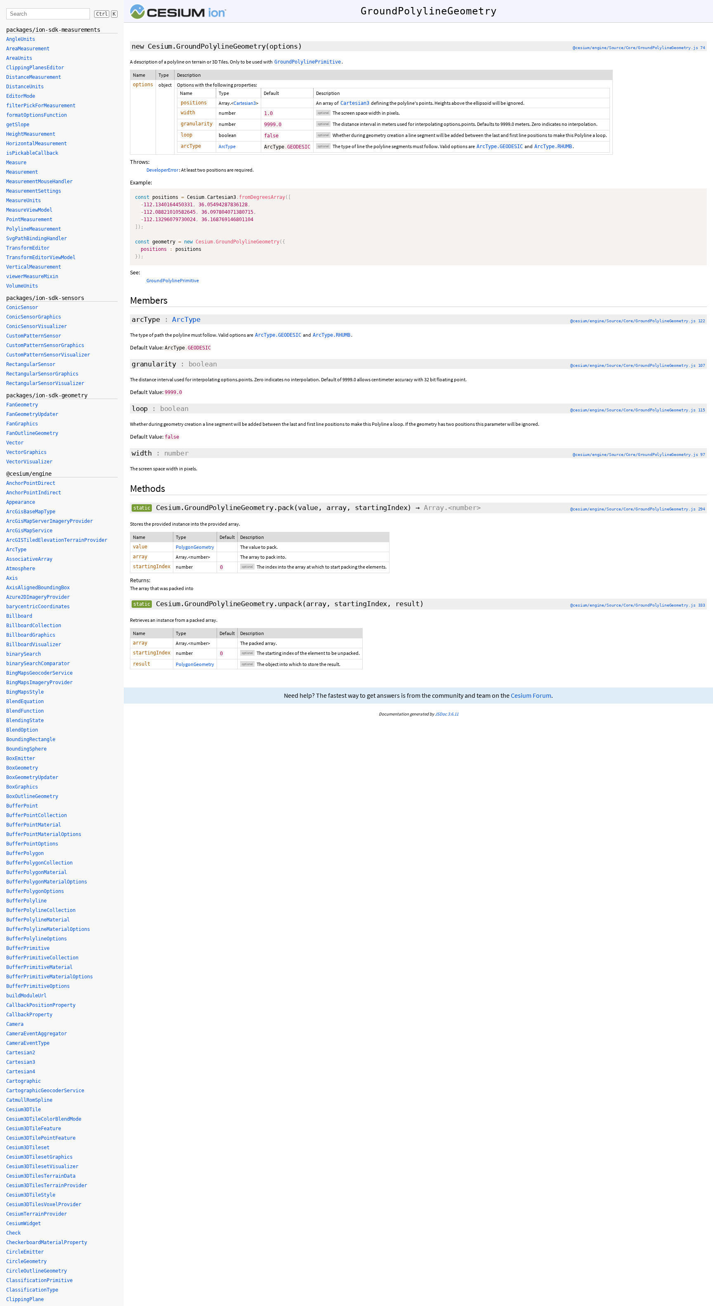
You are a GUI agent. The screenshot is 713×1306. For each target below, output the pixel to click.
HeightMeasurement (30, 134)
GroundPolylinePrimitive (172, 280)
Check (13, 1233)
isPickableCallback (32, 153)
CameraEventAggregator (36, 1034)
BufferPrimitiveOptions (38, 986)
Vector (15, 443)
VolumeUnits (22, 286)
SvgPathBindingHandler (36, 238)
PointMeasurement (29, 219)
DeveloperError (162, 170)
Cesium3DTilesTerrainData (41, 1176)
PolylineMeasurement (33, 229)
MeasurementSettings (33, 191)
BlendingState (25, 720)
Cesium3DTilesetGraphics (39, 1157)
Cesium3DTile (23, 1109)
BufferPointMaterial (33, 825)
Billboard (19, 616)
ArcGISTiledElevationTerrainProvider (56, 540)
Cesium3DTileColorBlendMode (43, 1119)
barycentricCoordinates (38, 606)
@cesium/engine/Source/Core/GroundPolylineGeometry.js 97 (639, 454)
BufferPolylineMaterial (38, 920)
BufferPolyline (26, 901)
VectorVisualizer (29, 462)
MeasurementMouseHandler (39, 181)
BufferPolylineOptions (36, 939)
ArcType (227, 146)
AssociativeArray (29, 559)
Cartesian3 (245, 103)
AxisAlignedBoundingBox (38, 587)
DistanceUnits (25, 87)
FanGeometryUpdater (32, 414)
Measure (16, 162)
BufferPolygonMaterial (36, 872)
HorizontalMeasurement (36, 143)
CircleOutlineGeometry (36, 1271)
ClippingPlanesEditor (35, 68)
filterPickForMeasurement (41, 106)
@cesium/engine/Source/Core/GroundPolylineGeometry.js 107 (637, 365)
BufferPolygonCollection (39, 863)
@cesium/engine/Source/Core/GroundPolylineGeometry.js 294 (637, 509)
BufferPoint (22, 806)
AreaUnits (19, 58)
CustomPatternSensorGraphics (45, 345)
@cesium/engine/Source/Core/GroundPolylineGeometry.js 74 (639, 47)
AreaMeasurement (28, 49)
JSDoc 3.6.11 (446, 714)
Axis (12, 578)
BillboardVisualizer (33, 644)
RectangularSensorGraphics (42, 374)
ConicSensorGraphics (33, 317)
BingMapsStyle (25, 692)
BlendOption (22, 730)
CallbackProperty (29, 1015)
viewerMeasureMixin (32, 276)
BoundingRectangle (30, 739)
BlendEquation (25, 701)
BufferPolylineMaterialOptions (48, 929)
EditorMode (20, 96)
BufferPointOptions (32, 844)
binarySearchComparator (38, 663)
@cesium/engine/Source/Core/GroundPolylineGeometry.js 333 (637, 605)
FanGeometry (22, 405)
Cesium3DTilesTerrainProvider (46, 1185)
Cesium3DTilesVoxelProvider (43, 1204)
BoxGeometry (22, 768)
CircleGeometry (26, 1261)
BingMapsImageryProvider (39, 682)
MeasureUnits (23, 200)
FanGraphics (22, 424)
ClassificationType (32, 1290)
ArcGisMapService (29, 531)
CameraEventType (28, 1043)
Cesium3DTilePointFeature (41, 1138)
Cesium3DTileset (28, 1147)
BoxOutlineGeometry (32, 796)
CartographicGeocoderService (45, 1090)
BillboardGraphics (30, 635)
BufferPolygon (25, 853)
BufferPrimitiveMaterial (39, 967)
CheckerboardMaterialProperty (46, 1242)
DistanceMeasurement (33, 77)
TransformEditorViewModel (41, 257)
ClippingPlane (25, 1299)
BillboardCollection (33, 625)
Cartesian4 (20, 1072)
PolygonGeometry (195, 547)
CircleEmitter (25, 1252)
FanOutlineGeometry (32, 433)
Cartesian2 (20, 1053)
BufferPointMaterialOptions (43, 834)
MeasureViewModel (29, 210)
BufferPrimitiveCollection (42, 958)
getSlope (17, 125)
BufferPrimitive (28, 948)
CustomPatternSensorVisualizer (48, 355)
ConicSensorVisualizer (36, 326)
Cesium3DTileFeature (33, 1128)
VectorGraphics (26, 452)
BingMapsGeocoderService (39, 673)
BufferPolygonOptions (35, 891)
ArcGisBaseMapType (30, 512)
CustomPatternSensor (33, 336)
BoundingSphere (26, 749)
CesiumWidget (23, 1223)
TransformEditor (28, 248)
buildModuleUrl (26, 996)
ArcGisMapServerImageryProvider (49, 521)
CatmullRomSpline (29, 1100)
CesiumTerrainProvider (36, 1214)
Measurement (22, 172)
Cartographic (23, 1081)
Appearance (20, 502)
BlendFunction (25, 711)
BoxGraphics (22, 787)
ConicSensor (22, 307)
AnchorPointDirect (30, 483)
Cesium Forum (531, 695)
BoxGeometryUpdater (32, 777)
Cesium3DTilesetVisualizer (42, 1166)
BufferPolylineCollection (41, 910)
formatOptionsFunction (36, 115)
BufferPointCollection (36, 815)
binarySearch (23, 654)
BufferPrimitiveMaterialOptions (49, 977)
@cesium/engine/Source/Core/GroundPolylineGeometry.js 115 (637, 410)
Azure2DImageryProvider (38, 597)
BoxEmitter (20, 758)
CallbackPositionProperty (41, 1005)
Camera (15, 1024)
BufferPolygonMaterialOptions (46, 882)
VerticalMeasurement (33, 267)
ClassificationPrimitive (39, 1280)
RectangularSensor (30, 364)
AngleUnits (20, 39)
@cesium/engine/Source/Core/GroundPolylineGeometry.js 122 (637, 321)
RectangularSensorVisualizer (45, 383)
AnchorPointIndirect (33, 493)
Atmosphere (20, 569)
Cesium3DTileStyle (30, 1195)
